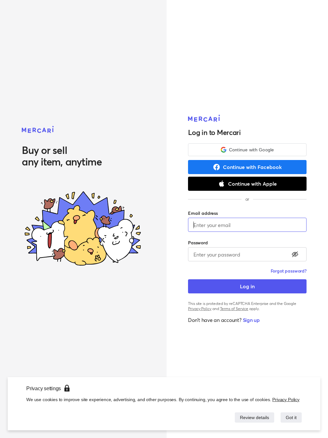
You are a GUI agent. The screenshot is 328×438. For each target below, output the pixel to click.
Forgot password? (289, 271)
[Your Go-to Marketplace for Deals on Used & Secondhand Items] (38, 130)
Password (198, 243)
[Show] (295, 254)
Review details (252, 417)
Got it (291, 417)
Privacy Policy (286, 399)
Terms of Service (234, 308)
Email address (203, 213)
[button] (247, 149)
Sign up (251, 319)
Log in (247, 286)
